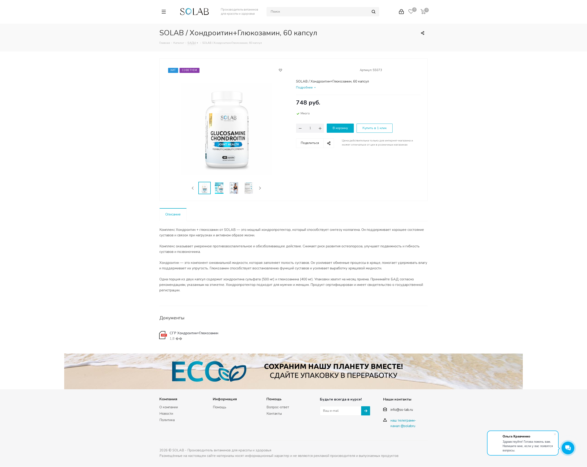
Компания (168, 399)
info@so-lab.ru (401, 410)
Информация (225, 399)
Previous (193, 188)
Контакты (274, 413)
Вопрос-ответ (277, 407)
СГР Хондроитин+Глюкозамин (194, 333)
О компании (168, 407)
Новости (166, 413)
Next (260, 188)
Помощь (219, 407)
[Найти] (373, 11)
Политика (167, 420)
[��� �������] (401, 11)
